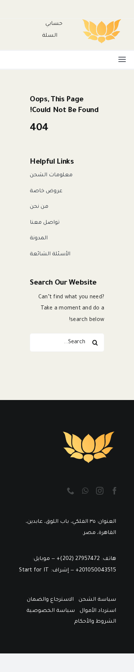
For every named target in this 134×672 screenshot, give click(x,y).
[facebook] (114, 491)
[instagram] (99, 491)
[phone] (70, 491)
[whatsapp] (85, 491)
